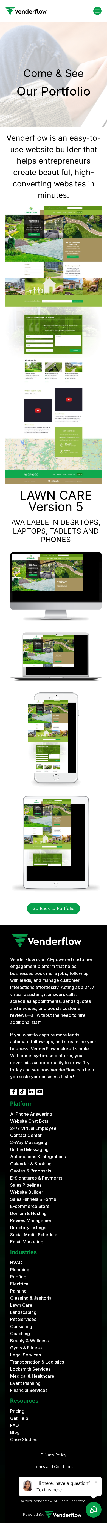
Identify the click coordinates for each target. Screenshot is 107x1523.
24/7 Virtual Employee (33, 1128)
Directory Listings (28, 1227)
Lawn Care (21, 1305)
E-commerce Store (30, 1206)
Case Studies (23, 1439)
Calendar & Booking (31, 1163)
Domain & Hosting (28, 1213)
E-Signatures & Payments (36, 1178)
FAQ (14, 1425)
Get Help (19, 1418)
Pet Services (23, 1319)
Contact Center (26, 1135)
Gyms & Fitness (26, 1348)
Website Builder (26, 1192)
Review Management (32, 1220)
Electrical (19, 1284)
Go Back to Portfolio (53, 908)
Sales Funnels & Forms (33, 1199)
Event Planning (25, 1383)
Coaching (20, 1333)
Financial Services (28, 1390)
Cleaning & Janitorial (31, 1298)
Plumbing (19, 1269)
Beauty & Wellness (29, 1340)
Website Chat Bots (29, 1121)
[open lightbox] (53, 345)
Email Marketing (26, 1242)
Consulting (21, 1326)
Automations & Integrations (38, 1156)
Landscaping (23, 1312)
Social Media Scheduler (34, 1234)
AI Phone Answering (31, 1114)
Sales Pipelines (25, 1185)
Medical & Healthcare (32, 1376)
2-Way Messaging (28, 1142)
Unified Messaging (29, 1149)
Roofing (18, 1277)
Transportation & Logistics (37, 1362)
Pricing (17, 1411)
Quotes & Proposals (30, 1171)
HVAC (16, 1262)
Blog (15, 1432)
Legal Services (25, 1355)
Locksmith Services (30, 1369)
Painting (18, 1291)
